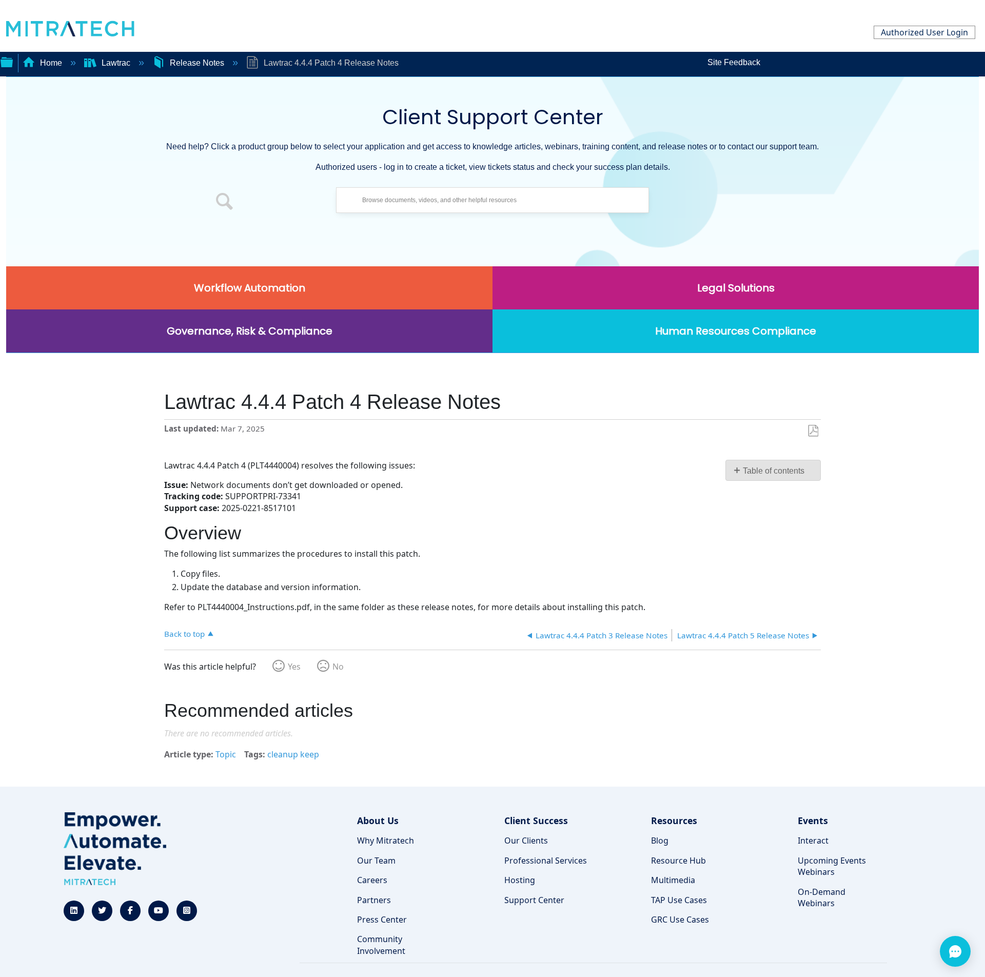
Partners (374, 900)
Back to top (184, 633)
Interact (813, 840)
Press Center (382, 919)
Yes (294, 666)
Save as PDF (812, 431)
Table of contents (773, 470)
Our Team (376, 860)
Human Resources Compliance (735, 331)
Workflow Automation (249, 288)
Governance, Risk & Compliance (249, 331)
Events (813, 820)
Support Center (534, 900)
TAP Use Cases (679, 900)
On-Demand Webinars (821, 897)
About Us (378, 820)
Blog (659, 840)
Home (51, 62)
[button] (224, 202)
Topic (225, 754)
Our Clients (526, 840)
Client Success (536, 820)
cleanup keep (293, 754)
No (338, 666)
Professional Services (545, 860)
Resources (674, 820)
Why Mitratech (385, 840)
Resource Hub (678, 860)
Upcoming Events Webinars (832, 866)
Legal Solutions (736, 288)
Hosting (519, 880)
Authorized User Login (924, 32)
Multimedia (673, 880)
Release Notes (197, 62)
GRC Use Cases (680, 919)
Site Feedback (733, 62)
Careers (372, 880)
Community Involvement (381, 944)
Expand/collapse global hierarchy (6, 61)
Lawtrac (116, 62)
